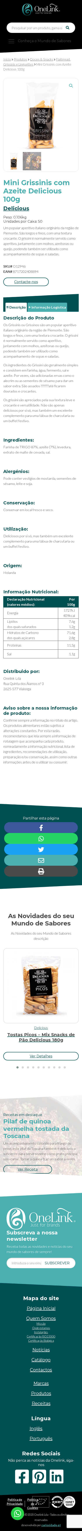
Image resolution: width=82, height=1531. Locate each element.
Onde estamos (41, 1328)
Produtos (20, 59)
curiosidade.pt (51, 1525)
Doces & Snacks (41, 59)
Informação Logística (48, 307)
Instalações (41, 1332)
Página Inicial (41, 1308)
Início (7, 59)
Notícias (41, 1349)
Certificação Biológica (41, 1340)
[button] (71, 86)
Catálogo (41, 1359)
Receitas (41, 1403)
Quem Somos (41, 1318)
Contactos (41, 1369)
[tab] (16, 307)
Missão (41, 1323)
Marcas (41, 1383)
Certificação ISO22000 (41, 1336)
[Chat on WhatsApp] (17, 1513)
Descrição (17, 307)
